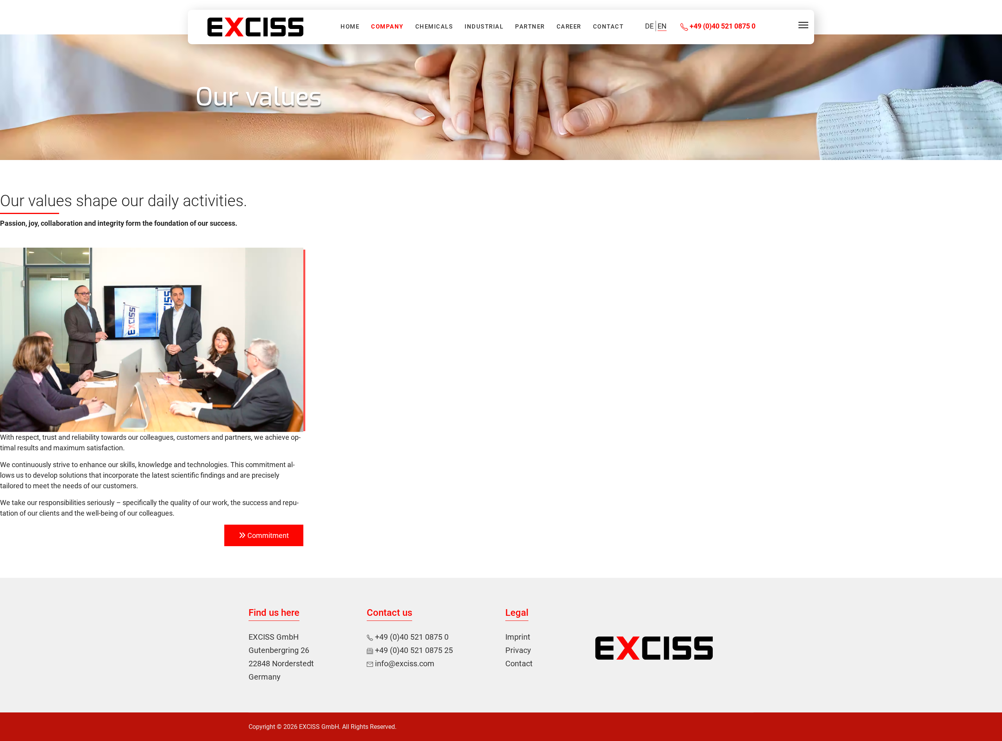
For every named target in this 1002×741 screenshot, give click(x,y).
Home (350, 26)
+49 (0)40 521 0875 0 (721, 26)
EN (662, 26)
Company (387, 26)
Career (569, 26)
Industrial (484, 26)
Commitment (267, 535)
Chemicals (434, 26)
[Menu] (803, 25)
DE (649, 26)
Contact (608, 26)
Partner (530, 26)
